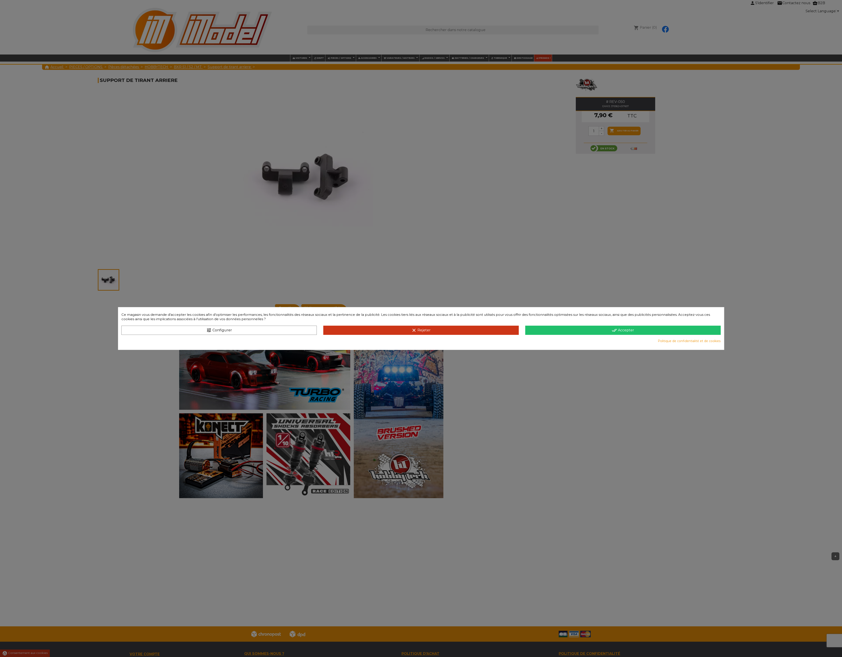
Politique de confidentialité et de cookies (689, 341)
